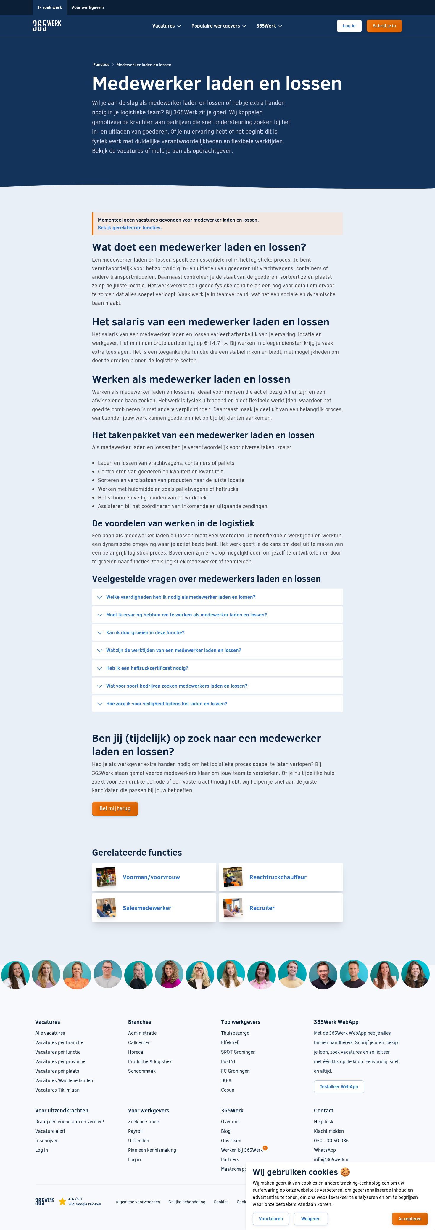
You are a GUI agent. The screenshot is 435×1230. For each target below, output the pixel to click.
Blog (226, 1131)
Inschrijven (47, 1140)
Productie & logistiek (150, 1061)
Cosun (227, 1090)
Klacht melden (329, 1131)
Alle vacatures (50, 1033)
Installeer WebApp (339, 1086)
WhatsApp (325, 1150)
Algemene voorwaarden (138, 1202)
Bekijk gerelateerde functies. (130, 227)
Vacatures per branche (59, 1042)
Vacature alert (50, 1131)
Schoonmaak (142, 1071)
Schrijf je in (384, 25)
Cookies (221, 1202)
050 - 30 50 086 (331, 1140)
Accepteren (410, 1218)
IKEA (226, 1080)
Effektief (229, 1042)
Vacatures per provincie (60, 1061)
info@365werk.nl (331, 1159)
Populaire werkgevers (215, 26)
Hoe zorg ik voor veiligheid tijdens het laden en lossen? (166, 703)
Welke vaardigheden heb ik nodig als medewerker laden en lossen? (180, 597)
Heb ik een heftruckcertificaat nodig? (147, 668)
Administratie (142, 1033)
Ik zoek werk (50, 7)
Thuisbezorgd (235, 1033)
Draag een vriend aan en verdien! (69, 1121)
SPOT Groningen (238, 1052)
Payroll (135, 1131)
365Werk (266, 26)
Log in (349, 25)
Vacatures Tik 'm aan (57, 1090)
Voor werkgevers (88, 7)
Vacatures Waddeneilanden (64, 1080)
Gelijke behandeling (186, 1202)
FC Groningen (235, 1071)
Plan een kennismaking (152, 1150)
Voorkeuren (271, 1218)
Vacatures (163, 26)
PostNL (228, 1061)
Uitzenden (138, 1140)
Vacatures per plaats (57, 1071)
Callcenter (138, 1042)
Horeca (135, 1052)
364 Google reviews (84, 1204)
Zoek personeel (144, 1121)
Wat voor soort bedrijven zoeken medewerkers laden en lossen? (176, 686)
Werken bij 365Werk (242, 1150)
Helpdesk (323, 1121)
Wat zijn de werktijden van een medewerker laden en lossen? (173, 650)
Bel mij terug (115, 808)
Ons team (231, 1140)
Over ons (230, 1121)
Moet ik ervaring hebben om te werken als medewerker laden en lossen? (186, 614)
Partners (230, 1159)
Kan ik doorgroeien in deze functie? (145, 632)
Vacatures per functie (57, 1052)
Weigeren (310, 1218)
